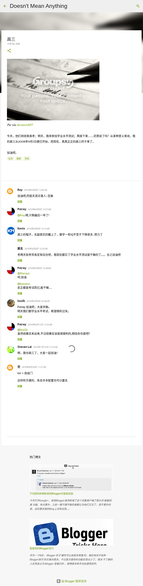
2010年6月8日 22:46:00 (37, 301)
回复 (19, 201)
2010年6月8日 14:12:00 (37, 228)
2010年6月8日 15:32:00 (35, 248)
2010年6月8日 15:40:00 (39, 268)
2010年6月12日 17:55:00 (40, 324)
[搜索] (72, 6)
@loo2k (22, 329)
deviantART (25, 125)
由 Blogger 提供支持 (73, 581)
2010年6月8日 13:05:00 (35, 190)
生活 (10, 159)
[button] (9, 51)
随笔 (19, 159)
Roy (19, 189)
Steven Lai (24, 346)
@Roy (21, 215)
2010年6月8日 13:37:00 (39, 209)
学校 (27, 159)
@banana (23, 283)
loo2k (21, 300)
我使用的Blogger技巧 (42, 548)
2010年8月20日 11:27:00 (34, 367)
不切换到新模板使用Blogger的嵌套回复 (51, 493)
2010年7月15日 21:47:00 (45, 347)
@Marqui (23, 273)
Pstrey (21, 209)
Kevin (21, 228)
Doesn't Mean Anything (38, 6)
